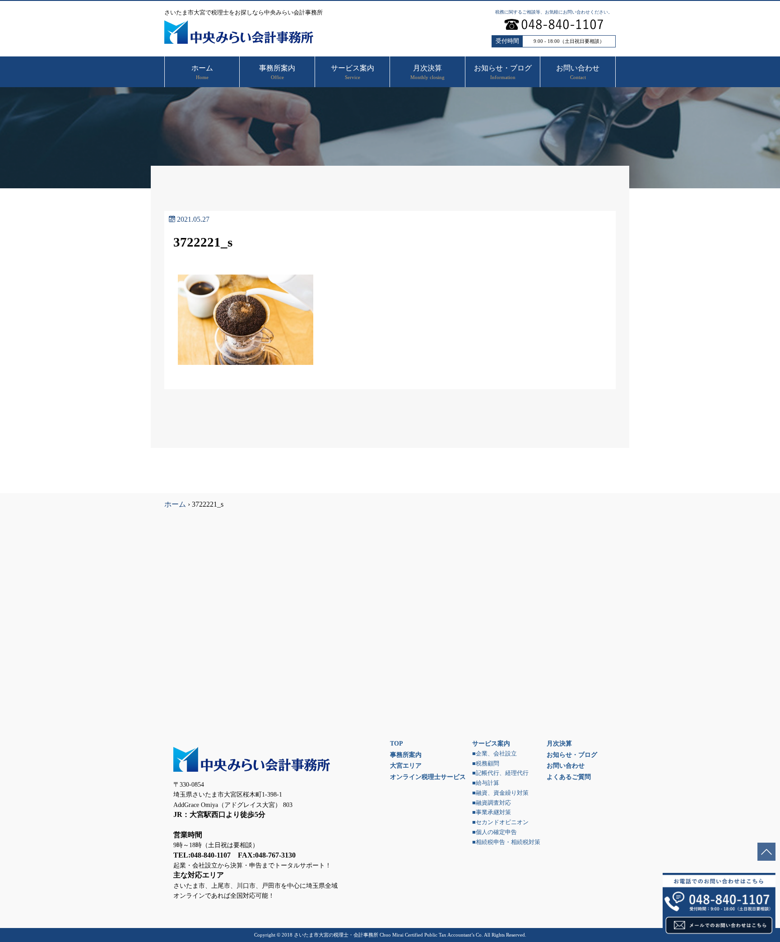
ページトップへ (766, 852)
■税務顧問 (485, 763)
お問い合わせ (566, 765)
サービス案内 (491, 743)
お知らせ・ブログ (572, 754)
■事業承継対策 (491, 812)
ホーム (175, 504)
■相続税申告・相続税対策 (506, 842)
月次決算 (559, 743)
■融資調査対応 (491, 803)
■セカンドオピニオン (500, 822)
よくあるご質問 (569, 776)
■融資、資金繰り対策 (500, 793)
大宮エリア (406, 765)
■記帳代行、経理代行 (500, 773)
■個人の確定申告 (494, 832)
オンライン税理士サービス (428, 776)
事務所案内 (406, 754)
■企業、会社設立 (494, 754)
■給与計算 (485, 783)
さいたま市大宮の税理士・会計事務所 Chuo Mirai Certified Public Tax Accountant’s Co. (388, 934)
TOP (396, 743)
